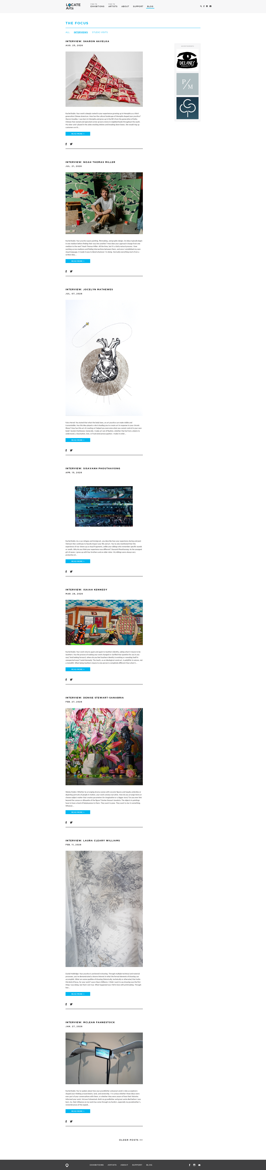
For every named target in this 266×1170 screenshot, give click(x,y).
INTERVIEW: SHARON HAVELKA (87, 41)
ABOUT (125, 6)
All (68, 32)
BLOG (150, 6)
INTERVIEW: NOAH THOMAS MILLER (90, 162)
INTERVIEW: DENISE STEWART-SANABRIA (95, 697)
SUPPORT (138, 6)
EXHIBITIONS (97, 6)
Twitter (71, 144)
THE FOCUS (77, 23)
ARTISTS (112, 6)
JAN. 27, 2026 (74, 1026)
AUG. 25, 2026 (74, 45)
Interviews (81, 32)
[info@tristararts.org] (210, 6)
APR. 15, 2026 (74, 472)
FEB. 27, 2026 (74, 702)
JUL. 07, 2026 (74, 294)
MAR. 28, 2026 (74, 594)
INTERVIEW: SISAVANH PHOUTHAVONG (93, 468)
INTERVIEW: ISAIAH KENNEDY (86, 589)
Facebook (66, 144)
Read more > (77, 134)
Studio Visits (100, 32)
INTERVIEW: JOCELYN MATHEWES (89, 289)
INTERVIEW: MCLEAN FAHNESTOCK (90, 1022)
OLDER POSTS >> (131, 1140)
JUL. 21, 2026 (74, 166)
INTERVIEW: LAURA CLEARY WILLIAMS (93, 840)
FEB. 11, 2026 (73, 845)
